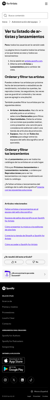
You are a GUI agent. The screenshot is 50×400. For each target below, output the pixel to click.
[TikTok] (31, 380)
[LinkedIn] (22, 380)
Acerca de (7, 301)
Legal (29, 396)
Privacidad (36, 396)
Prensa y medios (10, 306)
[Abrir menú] (46, 3)
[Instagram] (5, 380)
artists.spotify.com (33, 60)
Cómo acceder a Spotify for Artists (21, 244)
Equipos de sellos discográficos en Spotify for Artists (25, 219)
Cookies (45, 396)
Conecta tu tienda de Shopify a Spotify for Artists (25, 237)
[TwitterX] (14, 380)
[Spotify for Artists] (9, 4)
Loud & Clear (8, 318)
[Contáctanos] (44, 274)
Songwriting (8, 346)
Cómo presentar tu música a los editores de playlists (24, 228)
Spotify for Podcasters (12, 341)
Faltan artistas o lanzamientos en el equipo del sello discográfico (21, 210)
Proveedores (8, 312)
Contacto (6, 323)
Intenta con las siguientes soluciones (24, 188)
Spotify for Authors (11, 335)
